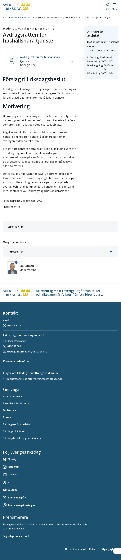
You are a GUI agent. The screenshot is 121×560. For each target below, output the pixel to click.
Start (5, 17)
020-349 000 (14, 346)
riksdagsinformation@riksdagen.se (27, 351)
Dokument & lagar (20, 17)
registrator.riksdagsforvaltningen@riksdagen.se (34, 379)
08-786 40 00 (14, 325)
